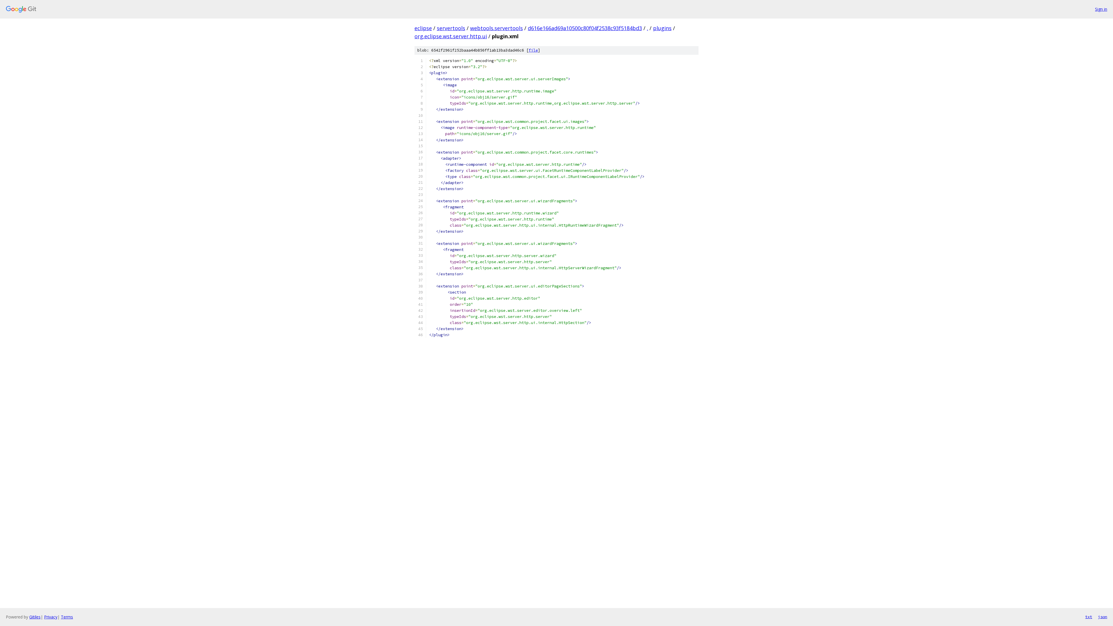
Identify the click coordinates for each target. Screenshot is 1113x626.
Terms (67, 617)
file (533, 50)
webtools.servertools (496, 28)
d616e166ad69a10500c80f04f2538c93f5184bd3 (585, 28)
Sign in (1101, 9)
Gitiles (35, 617)
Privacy (50, 617)
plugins (662, 28)
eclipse (423, 28)
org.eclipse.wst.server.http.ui (450, 36)
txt (1088, 616)
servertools (451, 28)
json (1102, 616)
